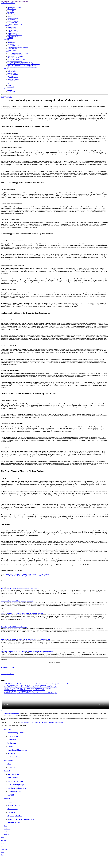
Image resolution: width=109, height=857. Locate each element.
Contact (8, 3)
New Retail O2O (12, 22)
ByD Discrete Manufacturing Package (17, 53)
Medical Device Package (14, 58)
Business (6, 39)
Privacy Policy (59, 722)
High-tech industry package (14, 61)
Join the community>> (7, 96)
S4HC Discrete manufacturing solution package (20, 62)
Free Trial (3, 3)
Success (6, 82)
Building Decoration (12, 21)
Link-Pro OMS (11, 71)
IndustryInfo (10, 87)
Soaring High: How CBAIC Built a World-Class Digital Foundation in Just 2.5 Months (27, 688)
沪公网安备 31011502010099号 (45, 722)
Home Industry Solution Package (16, 59)
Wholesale (10, 16)
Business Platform (12, 50)
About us (6, 88)
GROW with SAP (12, 28)
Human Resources (12, 48)
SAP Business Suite (12, 27)
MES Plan (10, 76)
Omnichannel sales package (14, 54)
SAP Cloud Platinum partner (11, 713)
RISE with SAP (11, 30)
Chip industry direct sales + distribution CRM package (22, 67)
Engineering (10, 12)
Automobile (10, 10)
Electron (9, 13)
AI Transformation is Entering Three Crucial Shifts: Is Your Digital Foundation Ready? (27, 685)
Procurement (10, 44)
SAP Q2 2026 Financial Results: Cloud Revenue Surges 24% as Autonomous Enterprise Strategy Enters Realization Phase (37, 683)
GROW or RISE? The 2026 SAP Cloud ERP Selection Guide (20, 691)
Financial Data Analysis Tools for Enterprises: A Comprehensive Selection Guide (26, 576)
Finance (9, 41)
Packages (6, 51)
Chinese (13, 3)
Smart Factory (11, 19)
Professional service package (15, 56)
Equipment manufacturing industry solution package (21, 65)
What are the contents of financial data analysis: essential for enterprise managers (27, 574)
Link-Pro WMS (11, 73)
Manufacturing (11, 42)
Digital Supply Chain (13, 45)
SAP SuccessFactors (12, 36)
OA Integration (11, 80)
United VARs (11, 91)
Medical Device (11, 9)
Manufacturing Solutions (14, 7)
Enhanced (6, 68)
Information (7, 84)
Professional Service (12, 18)
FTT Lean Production (13, 77)
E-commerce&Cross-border (14, 24)
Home (2, 97)
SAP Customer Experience (14, 35)
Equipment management (14, 79)
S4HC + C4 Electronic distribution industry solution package (23, 64)
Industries (6, 6)
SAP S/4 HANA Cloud (13, 32)
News (9, 85)
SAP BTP (10, 38)
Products (6, 25)
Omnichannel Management (14, 15)
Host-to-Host (10, 70)
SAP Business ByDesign (14, 33)
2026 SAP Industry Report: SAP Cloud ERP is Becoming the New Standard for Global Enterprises (30, 687)
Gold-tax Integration (12, 74)
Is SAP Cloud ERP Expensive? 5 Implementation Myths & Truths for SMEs (24, 690)
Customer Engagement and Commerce (17, 47)
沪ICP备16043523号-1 (27, 722)
